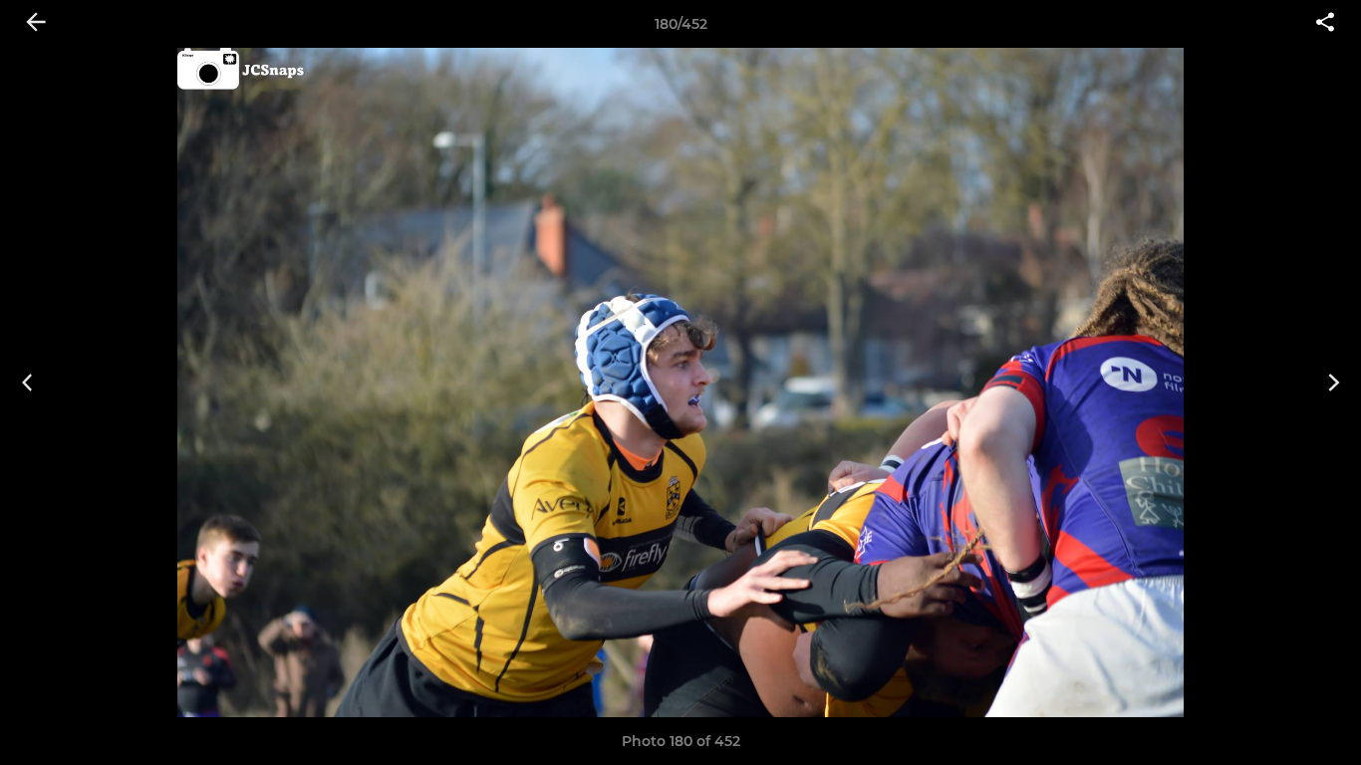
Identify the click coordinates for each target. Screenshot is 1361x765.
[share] (1325, 24)
